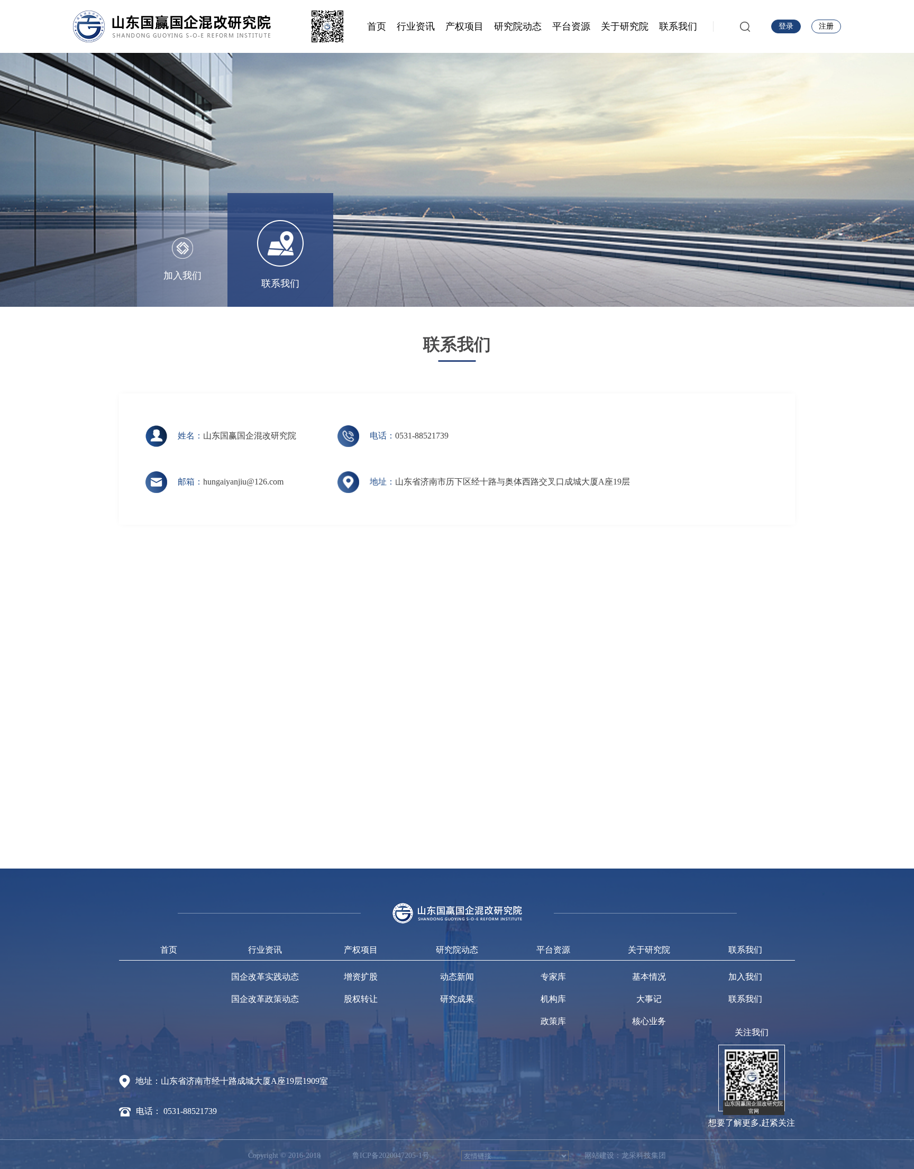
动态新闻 (457, 976)
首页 (376, 26)
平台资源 (571, 26)
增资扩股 (361, 976)
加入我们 (745, 976)
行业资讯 (416, 26)
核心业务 (649, 1021)
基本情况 (649, 976)
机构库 (553, 998)
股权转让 (361, 998)
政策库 (553, 1021)
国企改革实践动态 (265, 976)
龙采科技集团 (643, 1155)
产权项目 (464, 26)
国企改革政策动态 (265, 998)
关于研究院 (624, 26)
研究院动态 (518, 26)
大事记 (649, 998)
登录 (786, 26)
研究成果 (457, 998)
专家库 (553, 976)
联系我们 (678, 26)
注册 (826, 26)
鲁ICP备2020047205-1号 (390, 1155)
